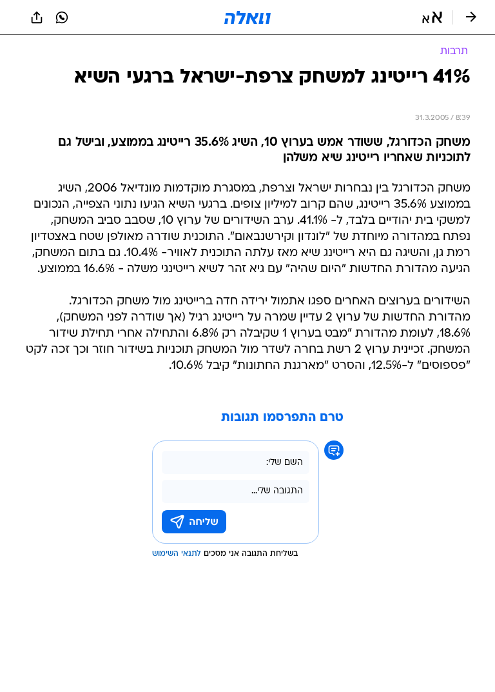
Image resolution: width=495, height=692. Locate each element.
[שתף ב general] (37, 17)
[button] (432, 17)
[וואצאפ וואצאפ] (61, 17)
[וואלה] (247, 17)
